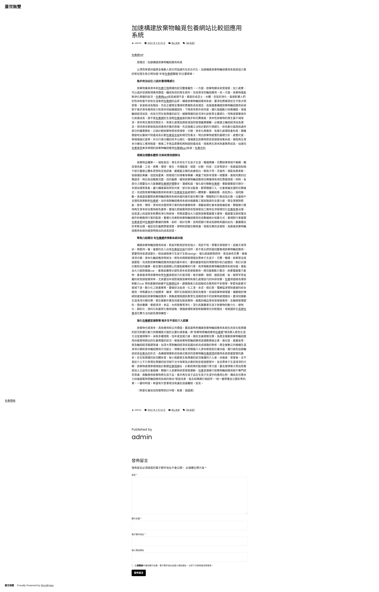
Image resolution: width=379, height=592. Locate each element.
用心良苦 (175, 43)
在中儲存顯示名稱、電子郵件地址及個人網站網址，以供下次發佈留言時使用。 (174, 565)
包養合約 (200, 148)
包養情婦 (174, 366)
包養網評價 (167, 184)
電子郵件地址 (139, 534)
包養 (166, 275)
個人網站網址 (138, 550)
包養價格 (10, 401)
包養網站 (171, 283)
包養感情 (209, 353)
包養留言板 (173, 135)
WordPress (47, 585)
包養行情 (163, 88)
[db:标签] (190, 43)
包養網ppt (162, 97)
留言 (134, 474)
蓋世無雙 (13, 7)
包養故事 (233, 209)
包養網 (169, 74)
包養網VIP (137, 55)
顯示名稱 (137, 518)
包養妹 (178, 118)
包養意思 (137, 148)
